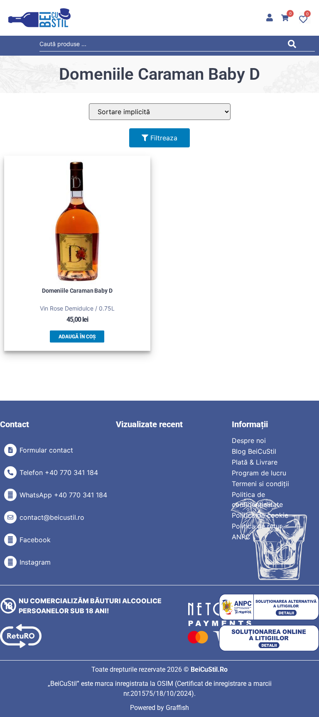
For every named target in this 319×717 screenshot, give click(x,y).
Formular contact (46, 450)
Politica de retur (257, 526)
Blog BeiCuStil (254, 451)
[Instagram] (10, 562)
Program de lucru (259, 473)
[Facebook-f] (10, 539)
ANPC (241, 537)
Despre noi (249, 440)
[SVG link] (39, 17)
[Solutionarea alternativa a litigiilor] (269, 607)
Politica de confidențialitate (257, 499)
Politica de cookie (260, 515)
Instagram (35, 562)
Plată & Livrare (254, 462)
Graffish (177, 708)
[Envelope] (10, 517)
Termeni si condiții (260, 484)
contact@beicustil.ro (52, 517)
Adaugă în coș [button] (77, 337)
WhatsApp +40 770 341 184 (63, 495)
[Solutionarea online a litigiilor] (269, 638)
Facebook (35, 540)
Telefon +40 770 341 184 (59, 472)
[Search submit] (294, 45)
